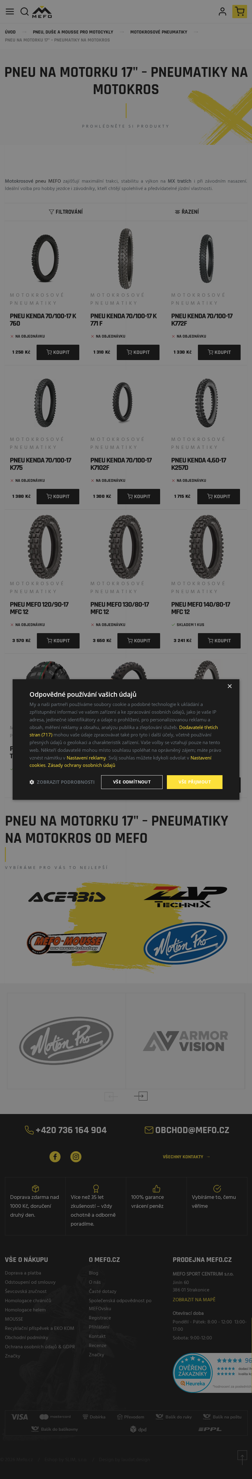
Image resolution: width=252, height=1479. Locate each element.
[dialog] (126, 739)
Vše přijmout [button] (195, 782)
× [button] (229, 686)
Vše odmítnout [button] (132, 782)
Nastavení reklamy (86, 758)
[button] (62, 782)
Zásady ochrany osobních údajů (81, 765)
